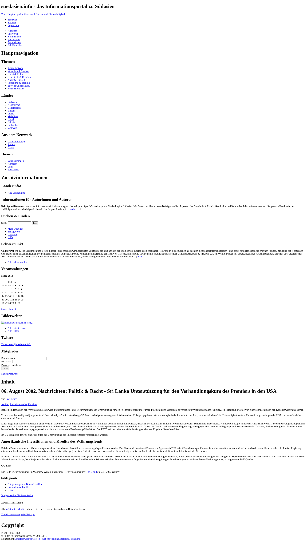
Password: (6, 361)
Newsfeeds (13, 169)
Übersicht (12, 234)
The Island (91, 472)
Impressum (13, 25)
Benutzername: (9, 358)
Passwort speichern (11, 365)
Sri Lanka (13, 125)
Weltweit (12, 128)
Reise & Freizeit (16, 88)
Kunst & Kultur (16, 74)
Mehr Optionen (15, 228)
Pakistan (12, 122)
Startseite (12, 19)
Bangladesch (14, 107)
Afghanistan (14, 105)
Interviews (13, 33)
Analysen (12, 30)
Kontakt (12, 22)
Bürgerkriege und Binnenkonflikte (25, 484)
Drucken (32, 404)
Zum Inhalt (30, 14)
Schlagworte (14, 231)
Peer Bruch (11, 399)
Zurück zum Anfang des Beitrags (18, 514)
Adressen (12, 163)
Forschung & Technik (19, 82)
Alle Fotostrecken (17, 328)
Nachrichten (14, 39)
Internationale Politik (18, 487)
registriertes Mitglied (15, 509)
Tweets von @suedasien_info (16, 344)
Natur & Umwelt (16, 80)
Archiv (11, 144)
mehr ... (74, 209)
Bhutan (11, 110)
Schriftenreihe (15, 45)
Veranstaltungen (16, 161)
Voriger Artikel (9, 495)
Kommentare (14, 36)
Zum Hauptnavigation (12, 14)
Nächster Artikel (25, 495)
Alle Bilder (13, 331)
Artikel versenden (19, 404)
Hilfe (10, 237)
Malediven (13, 116)
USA (10, 490)
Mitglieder (61, 14)
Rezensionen (14, 42)
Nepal (11, 119)
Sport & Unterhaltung (19, 85)
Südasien (12, 102)
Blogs (11, 147)
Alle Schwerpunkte (17, 262)
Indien (11, 113)
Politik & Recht (15, 68)
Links (10, 166)
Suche (4, 223)
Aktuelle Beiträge (16, 141)
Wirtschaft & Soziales (18, 71)
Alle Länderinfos (16, 192)
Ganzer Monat (8, 309)
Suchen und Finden (46, 14)
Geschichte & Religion (19, 77)
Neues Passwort (9, 373)
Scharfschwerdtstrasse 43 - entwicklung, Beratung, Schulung (47, 538)
